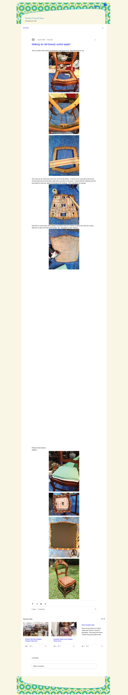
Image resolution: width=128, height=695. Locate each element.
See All (103, 619)
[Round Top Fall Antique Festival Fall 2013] (35, 629)
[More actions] (95, 40)
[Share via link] (45, 604)
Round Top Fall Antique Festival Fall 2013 (33, 640)
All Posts (26, 28)
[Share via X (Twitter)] (37, 604)
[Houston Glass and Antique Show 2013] (64, 629)
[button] (105, 4)
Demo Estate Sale (88, 625)
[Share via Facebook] (32, 604)
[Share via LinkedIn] (41, 604)
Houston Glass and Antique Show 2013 (62, 640)
